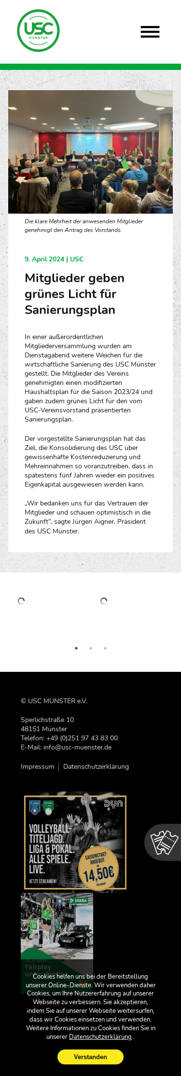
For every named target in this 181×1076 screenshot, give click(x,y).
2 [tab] (91, 648)
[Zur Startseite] (39, 30)
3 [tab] (105, 648)
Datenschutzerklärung (96, 766)
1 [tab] (76, 648)
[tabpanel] (50, 615)
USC (77, 259)
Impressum (38, 766)
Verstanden (90, 1057)
